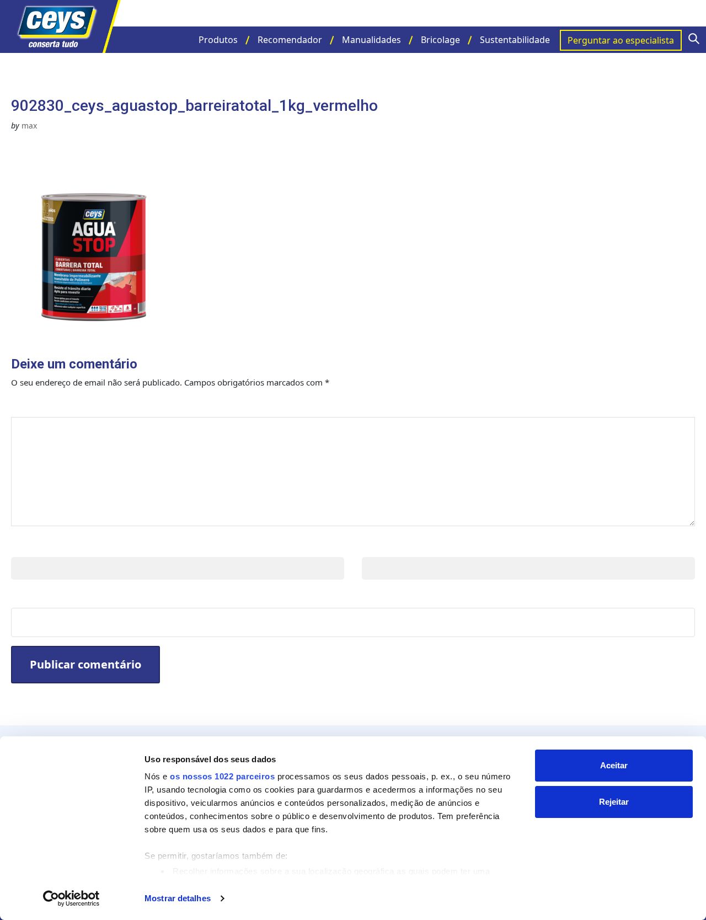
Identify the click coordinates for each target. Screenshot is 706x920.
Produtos (218, 40)
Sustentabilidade (515, 40)
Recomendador (290, 40)
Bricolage (440, 40)
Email (377, 545)
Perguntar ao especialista (621, 40)
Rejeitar (614, 801)
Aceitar (614, 765)
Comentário (48, 405)
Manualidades (371, 40)
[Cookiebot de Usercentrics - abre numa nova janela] (71, 898)
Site (21, 596)
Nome (27, 545)
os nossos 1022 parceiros (222, 776)
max (29, 125)
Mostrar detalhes (178, 898)
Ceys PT (66, 26)
